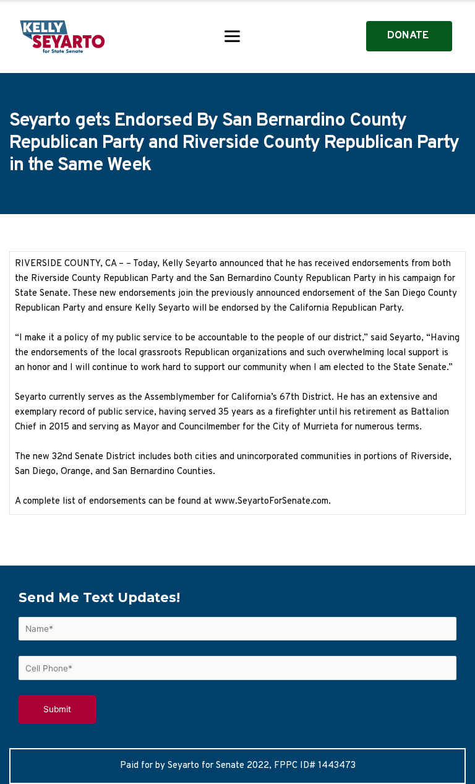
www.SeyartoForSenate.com (271, 501)
